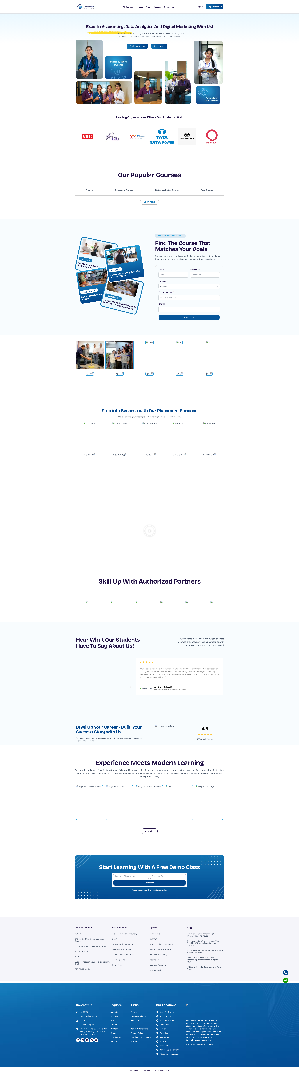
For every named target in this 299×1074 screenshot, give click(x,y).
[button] (149, 531)
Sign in (200, 7)
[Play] (104, 687)
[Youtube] (96, 1040)
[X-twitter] (78, 1040)
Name (161, 269)
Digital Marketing (89, 291)
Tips (148, 7)
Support (157, 7)
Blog (189, 927)
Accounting (85, 260)
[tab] (89, 190)
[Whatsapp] (285, 980)
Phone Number (165, 292)
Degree (161, 304)
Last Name (195, 269)
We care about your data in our (149, 890)
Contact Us (169, 7)
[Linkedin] (82, 1040)
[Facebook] (92, 1040)
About (140, 7)
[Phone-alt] (285, 972)
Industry (162, 281)
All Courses (128, 7)
